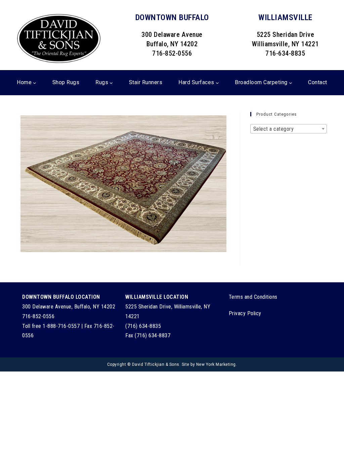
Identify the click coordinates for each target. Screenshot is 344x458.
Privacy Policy (245, 313)
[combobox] (288, 128)
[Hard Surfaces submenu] (217, 82)
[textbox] (289, 129)
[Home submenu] (34, 82)
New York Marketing (216, 364)
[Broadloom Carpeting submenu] (290, 82)
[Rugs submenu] (111, 82)
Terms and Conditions (253, 297)
